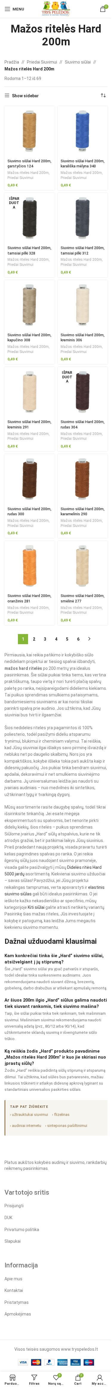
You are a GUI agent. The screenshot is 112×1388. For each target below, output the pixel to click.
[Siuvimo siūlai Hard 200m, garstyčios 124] (29, 131)
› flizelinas (61, 1114)
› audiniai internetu (25, 1125)
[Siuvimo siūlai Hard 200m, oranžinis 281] (29, 566)
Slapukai (12, 1241)
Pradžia (11, 62)
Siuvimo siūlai (78, 62)
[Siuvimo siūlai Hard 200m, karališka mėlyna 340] (83, 131)
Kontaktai (13, 1290)
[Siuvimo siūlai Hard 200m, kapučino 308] (29, 305)
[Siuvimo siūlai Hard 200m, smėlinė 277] (83, 566)
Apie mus (13, 1278)
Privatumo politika (21, 1229)
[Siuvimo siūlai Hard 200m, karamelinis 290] (83, 479)
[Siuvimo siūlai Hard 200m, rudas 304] (83, 392)
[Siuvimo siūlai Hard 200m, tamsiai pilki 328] (29, 218)
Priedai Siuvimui (42, 62)
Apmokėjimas (17, 1314)
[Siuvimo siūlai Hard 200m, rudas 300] (29, 479)
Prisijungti (14, 1205)
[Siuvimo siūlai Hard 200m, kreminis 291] (29, 392)
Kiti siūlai (36, 907)
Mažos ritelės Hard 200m (28, 173)
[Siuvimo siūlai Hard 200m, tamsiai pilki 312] (83, 218)
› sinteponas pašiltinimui (66, 1125)
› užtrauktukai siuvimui (29, 1114)
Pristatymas (16, 1302)
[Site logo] (56, 8)
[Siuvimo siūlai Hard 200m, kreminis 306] (83, 305)
